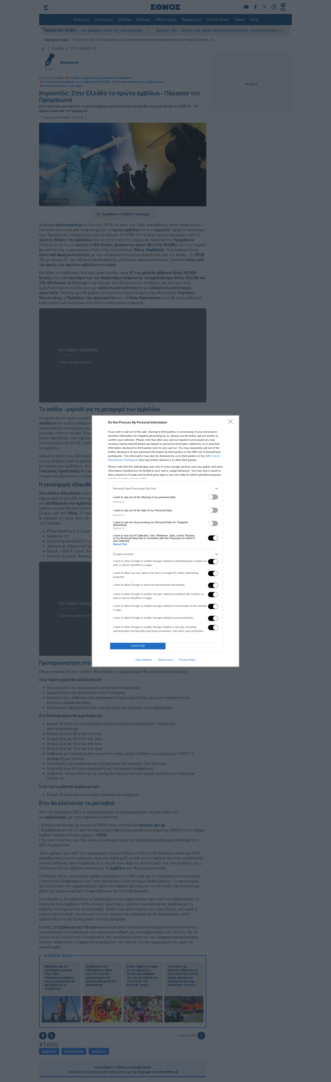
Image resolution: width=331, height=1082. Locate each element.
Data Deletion (144, 659)
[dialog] (165, 541)
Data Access (165, 659)
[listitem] (165, 489)
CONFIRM (138, 646)
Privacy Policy (187, 659)
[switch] (213, 497)
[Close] (231, 422)
